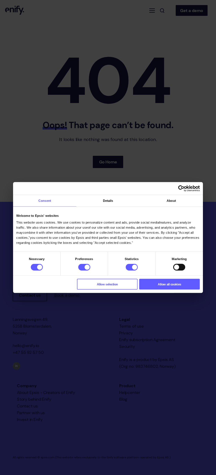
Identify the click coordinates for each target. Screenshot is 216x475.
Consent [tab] (44, 200)
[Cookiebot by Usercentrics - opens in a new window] (181, 188)
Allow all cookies (169, 284)
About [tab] (171, 200)
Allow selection (107, 284)
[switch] (84, 267)
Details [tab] (108, 200)
